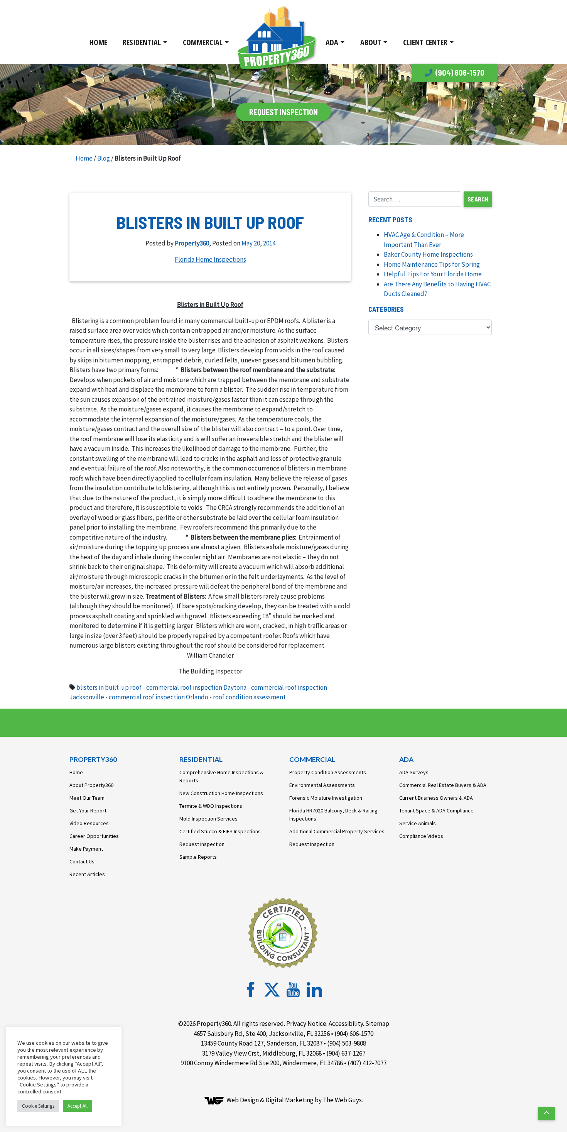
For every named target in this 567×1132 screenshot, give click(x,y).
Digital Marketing (289, 1100)
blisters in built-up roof (109, 687)
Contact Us (81, 861)
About (370, 42)
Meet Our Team (87, 797)
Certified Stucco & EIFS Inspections (220, 831)
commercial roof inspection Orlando (158, 697)
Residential (142, 42)
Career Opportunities (94, 836)
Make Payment (86, 848)
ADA (332, 42)
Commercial (203, 42)
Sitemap (377, 1023)
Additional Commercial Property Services (337, 831)
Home (98, 42)
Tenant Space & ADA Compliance (436, 810)
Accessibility (346, 1023)
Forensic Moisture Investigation (325, 797)
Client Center (425, 42)
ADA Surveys (414, 772)
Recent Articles (87, 874)
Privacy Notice (306, 1023)
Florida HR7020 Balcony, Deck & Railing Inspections (333, 814)
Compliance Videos (421, 836)
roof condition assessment (249, 697)
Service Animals (417, 823)
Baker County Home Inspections (428, 254)
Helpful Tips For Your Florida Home (433, 274)
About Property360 (91, 785)
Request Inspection (201, 844)
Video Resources (89, 823)
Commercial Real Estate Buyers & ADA (442, 785)
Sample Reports (198, 856)
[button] (546, 1113)
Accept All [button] (78, 1106)
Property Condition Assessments (327, 772)
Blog (103, 158)
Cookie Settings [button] (38, 1106)
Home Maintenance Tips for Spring (432, 264)
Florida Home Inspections (210, 259)
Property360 (192, 243)
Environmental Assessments (322, 785)
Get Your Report (87, 810)
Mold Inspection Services (208, 818)
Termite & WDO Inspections (210, 805)
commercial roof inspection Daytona (196, 687)
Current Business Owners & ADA (436, 797)
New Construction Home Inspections (221, 793)
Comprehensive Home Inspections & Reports (221, 776)
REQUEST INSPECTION (283, 112)
